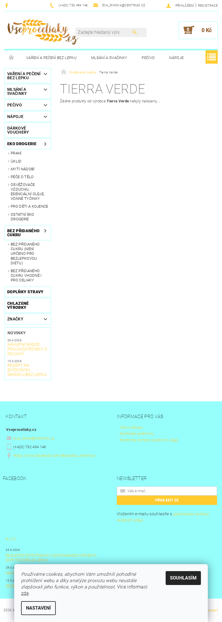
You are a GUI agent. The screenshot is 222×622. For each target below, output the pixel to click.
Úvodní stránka (11, 57)
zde (25, 593)
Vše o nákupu (131, 427)
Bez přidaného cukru (23, 232)
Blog (11, 539)
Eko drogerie (21, 143)
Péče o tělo (22, 177)
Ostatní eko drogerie (22, 216)
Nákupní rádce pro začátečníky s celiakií (27, 349)
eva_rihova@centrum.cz (34, 438)
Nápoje (176, 58)
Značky (15, 319)
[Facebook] (7, 5)
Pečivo (148, 58)
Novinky (17, 333)
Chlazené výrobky (18, 305)
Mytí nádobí (23, 169)
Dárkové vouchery (18, 130)
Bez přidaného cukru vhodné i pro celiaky (26, 276)
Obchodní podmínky (136, 433)
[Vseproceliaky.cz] (42, 33)
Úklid (16, 161)
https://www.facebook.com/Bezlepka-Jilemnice (54, 455)
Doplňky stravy (25, 291)
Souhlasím (183, 578)
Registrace (208, 6)
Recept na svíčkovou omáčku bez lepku (27, 370)
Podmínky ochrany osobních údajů (149, 440)
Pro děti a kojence (29, 206)
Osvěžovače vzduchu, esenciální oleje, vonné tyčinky (27, 191)
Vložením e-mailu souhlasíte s (163, 517)
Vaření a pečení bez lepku (51, 58)
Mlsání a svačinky (109, 58)
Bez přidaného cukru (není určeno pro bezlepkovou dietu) (25, 253)
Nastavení (38, 608)
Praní (16, 153)
